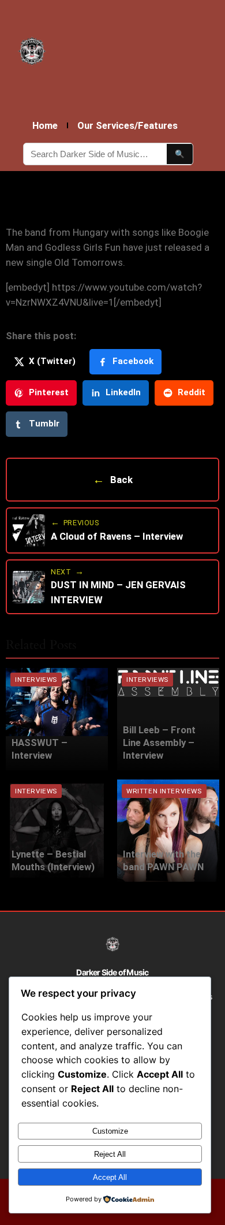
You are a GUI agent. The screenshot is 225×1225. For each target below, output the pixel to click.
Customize (110, 1131)
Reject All (110, 1154)
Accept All (110, 1177)
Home (45, 125)
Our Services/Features (127, 125)
